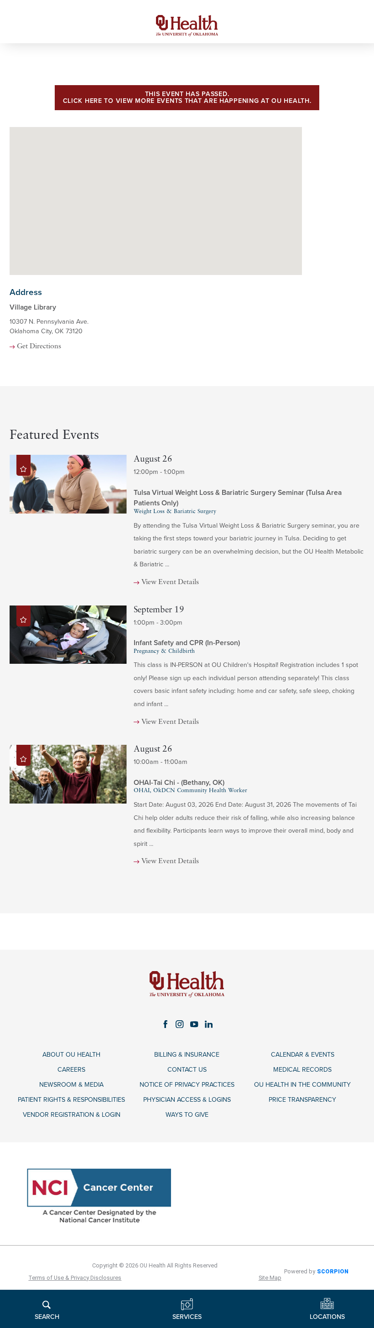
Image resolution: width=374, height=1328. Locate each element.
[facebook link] (165, 1024)
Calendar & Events (302, 1054)
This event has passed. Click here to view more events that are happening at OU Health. (187, 97)
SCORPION (332, 1271)
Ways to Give (187, 1115)
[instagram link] (179, 1024)
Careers (71, 1070)
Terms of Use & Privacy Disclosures (74, 1277)
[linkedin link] (209, 1024)
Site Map (270, 1277)
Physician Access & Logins (187, 1100)
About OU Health (71, 1054)
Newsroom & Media (71, 1085)
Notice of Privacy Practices (187, 1085)
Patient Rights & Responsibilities (71, 1100)
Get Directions (39, 346)
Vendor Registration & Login (71, 1115)
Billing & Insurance (186, 1054)
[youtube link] (194, 1024)
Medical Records (302, 1070)
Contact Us (187, 1070)
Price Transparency (302, 1100)
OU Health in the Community (302, 1085)
